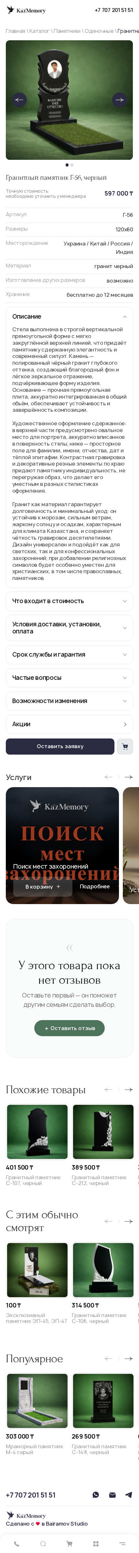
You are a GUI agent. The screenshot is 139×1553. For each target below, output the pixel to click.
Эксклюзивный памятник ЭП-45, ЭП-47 (36, 1318)
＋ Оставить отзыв (69, 1028)
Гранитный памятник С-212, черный (99, 1180)
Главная (15, 31)
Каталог (39, 31)
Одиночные (99, 31)
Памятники (67, 31)
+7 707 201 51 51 (114, 10)
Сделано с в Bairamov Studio (47, 1524)
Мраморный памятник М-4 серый (34, 1449)
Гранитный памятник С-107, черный (33, 1180)
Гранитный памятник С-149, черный (99, 1449)
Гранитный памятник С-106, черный (99, 1318)
